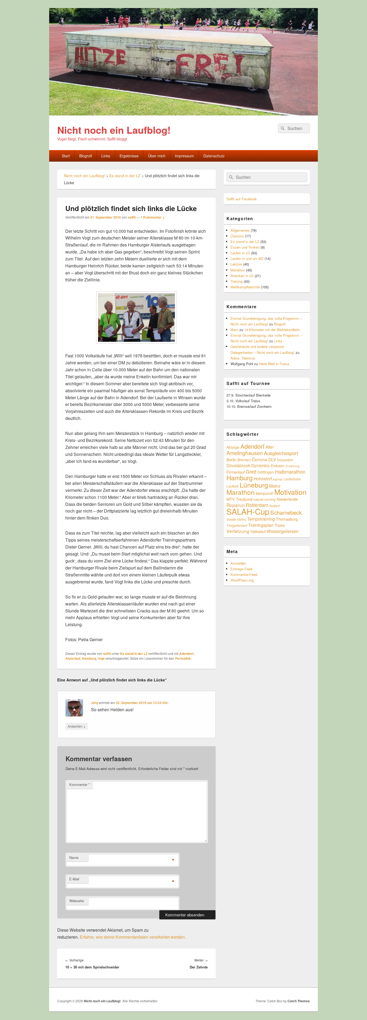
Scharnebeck (286, 512)
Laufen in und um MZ (247, 258)
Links (105, 155)
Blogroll (85, 155)
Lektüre (236, 264)
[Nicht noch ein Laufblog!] (183, 114)
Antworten (77, 726)
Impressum (184, 155)
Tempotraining (261, 519)
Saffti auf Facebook (241, 198)
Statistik (231, 519)
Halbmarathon (290, 471)
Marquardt (264, 493)
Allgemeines (240, 230)
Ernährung (292, 466)
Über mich (156, 155)
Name (73, 857)
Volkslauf (258, 531)
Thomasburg (287, 519)
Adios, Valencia (243, 358)
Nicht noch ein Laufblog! (114, 130)
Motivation (290, 492)
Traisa (280, 525)
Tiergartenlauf (236, 525)
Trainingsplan (261, 525)
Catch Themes (298, 1001)
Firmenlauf (235, 472)
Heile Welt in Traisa (274, 363)
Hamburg (89, 658)
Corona (259, 459)
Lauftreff (232, 486)
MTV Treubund (239, 499)
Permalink (183, 658)
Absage (232, 447)
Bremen (244, 459)
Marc (234, 329)
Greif (251, 471)
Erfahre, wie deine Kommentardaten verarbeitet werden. (133, 937)
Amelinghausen (244, 453)
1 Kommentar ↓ (153, 217)
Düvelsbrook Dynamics (248, 465)
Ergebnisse (129, 155)
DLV (272, 459)
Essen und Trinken (245, 247)
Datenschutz (214, 155)
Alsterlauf (72, 658)
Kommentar (79, 784)
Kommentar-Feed (244, 574)
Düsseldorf (285, 460)
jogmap (277, 479)
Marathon (238, 270)
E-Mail (74, 878)
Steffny (241, 519)
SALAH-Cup (247, 511)
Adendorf (186, 653)
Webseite (76, 900)
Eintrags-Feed (241, 568)
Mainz (274, 486)
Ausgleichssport (281, 452)
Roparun (235, 505)
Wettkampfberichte (245, 286)
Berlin (231, 459)
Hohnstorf (263, 478)
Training (237, 281)
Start (66, 155)
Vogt (101, 658)
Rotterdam (257, 504)
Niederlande (287, 499)
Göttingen (265, 472)
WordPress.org (242, 580)
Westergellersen (282, 531)
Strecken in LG (242, 275)
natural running (264, 499)
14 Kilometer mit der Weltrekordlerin (272, 329)
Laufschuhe (292, 479)
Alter (269, 447)
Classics (237, 235)
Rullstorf (274, 506)
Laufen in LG (240, 252)
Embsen (278, 465)
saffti (132, 217)
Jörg (94, 702)
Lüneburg (254, 484)
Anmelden (238, 563)
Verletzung (237, 531)
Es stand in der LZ (133, 653)
